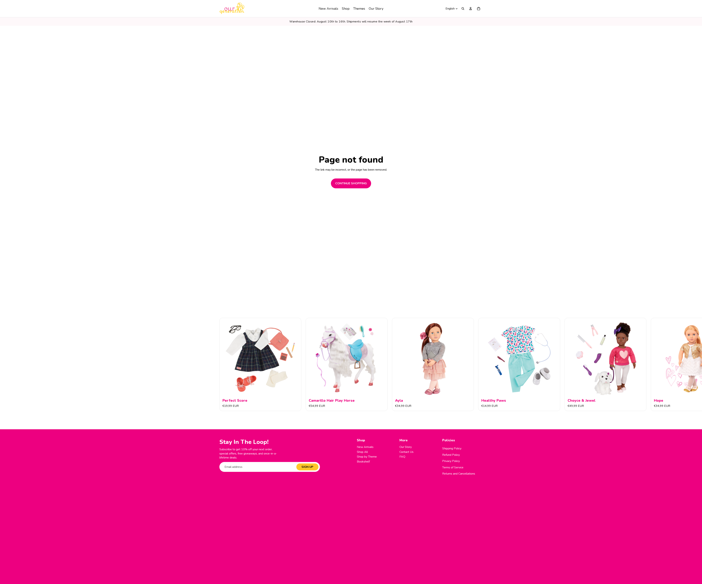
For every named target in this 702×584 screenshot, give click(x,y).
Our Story (405, 447)
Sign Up (307, 467)
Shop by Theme (367, 457)
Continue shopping (351, 183)
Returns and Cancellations (458, 474)
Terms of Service (452, 467)
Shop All (362, 452)
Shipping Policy (451, 448)
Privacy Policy (451, 461)
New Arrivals (365, 447)
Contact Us (406, 452)
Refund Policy (451, 455)
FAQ (402, 457)
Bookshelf (363, 462)
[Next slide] (479, 364)
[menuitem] (328, 9)
